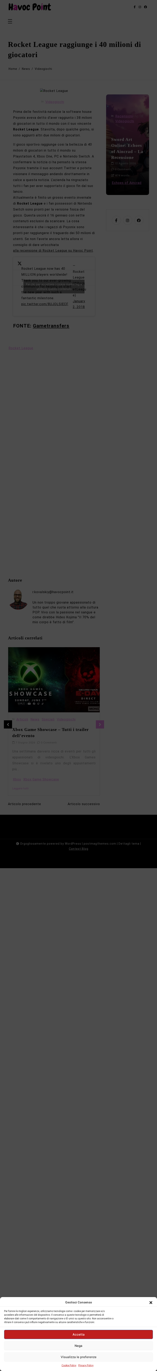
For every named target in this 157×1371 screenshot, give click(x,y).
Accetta (79, 1334)
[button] (151, 1302)
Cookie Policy (69, 1365)
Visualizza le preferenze (78, 1357)
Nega (78, 1346)
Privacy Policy (85, 1365)
